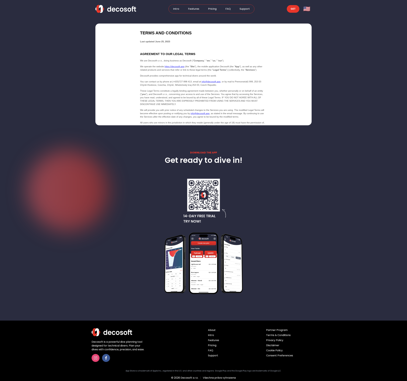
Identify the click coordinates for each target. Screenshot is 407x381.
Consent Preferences (279, 355)
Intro (176, 9)
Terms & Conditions (278, 335)
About (212, 330)
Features (193, 9)
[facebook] (106, 358)
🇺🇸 (306, 9)
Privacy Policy (274, 340)
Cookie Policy (274, 350)
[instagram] (96, 358)
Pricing (212, 9)
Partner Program (277, 330)
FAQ (228, 9)
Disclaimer (272, 345)
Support (245, 9)
